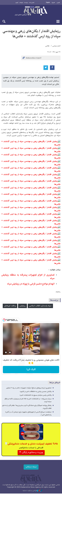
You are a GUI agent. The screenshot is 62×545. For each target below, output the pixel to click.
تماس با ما (31, 2)
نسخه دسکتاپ (31, 466)
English (48, 2)
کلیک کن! (31, 369)
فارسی (58, 2)
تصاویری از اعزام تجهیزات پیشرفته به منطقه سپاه (28, 277)
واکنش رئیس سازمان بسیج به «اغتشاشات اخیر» (35, 395)
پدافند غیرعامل (10, 305)
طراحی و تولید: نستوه (30, 490)
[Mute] (10, 352)
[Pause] (6, 352)
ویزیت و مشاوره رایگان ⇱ (31, 452)
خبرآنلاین (31, 11)
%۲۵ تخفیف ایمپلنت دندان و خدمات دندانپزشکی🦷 (31, 444)
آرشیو (17, 2)
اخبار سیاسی (56, 46)
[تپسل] (4, 320)
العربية (53, 2)
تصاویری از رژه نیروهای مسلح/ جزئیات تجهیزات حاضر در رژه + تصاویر (28, 388)
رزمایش (22, 305)
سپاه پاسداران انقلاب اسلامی (40, 305)
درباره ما (26, 2)
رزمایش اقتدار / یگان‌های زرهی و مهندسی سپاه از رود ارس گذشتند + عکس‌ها (31, 33)
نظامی (47, 46)
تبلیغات (21, 2)
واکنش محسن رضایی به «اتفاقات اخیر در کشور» (35, 391)
